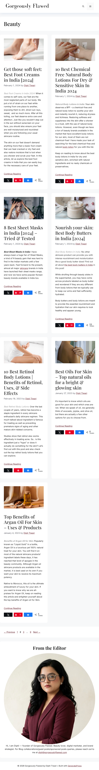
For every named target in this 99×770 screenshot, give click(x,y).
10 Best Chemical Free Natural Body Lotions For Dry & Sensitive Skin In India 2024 (73, 80)
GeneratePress (75, 766)
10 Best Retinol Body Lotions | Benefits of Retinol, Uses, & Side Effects (23, 382)
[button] (83, 6)
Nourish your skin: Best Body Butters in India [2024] (74, 232)
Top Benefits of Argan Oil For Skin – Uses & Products (23, 522)
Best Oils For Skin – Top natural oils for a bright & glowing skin (73, 379)
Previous (9, 632)
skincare (24, 268)
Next (36, 632)
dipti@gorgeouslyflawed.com (52, 752)
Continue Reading (12, 174)
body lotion (68, 147)
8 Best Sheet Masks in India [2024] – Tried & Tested (23, 232)
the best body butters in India (78, 265)
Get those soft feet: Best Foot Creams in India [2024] (23, 74)
